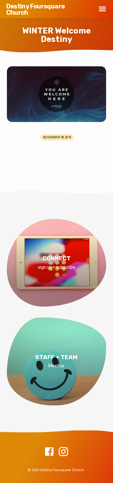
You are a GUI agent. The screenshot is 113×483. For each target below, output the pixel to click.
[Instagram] (63, 452)
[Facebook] (49, 452)
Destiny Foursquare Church (35, 9)
